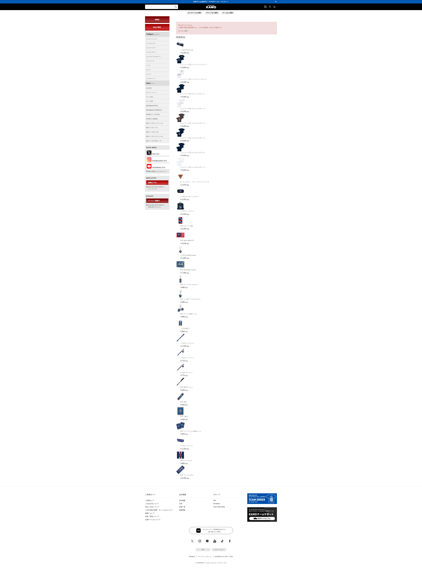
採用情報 (182, 510)
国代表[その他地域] (151, 119)
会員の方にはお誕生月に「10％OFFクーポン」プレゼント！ (211, 1)
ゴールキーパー (150, 78)
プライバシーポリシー (205, 556)
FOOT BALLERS (219, 507)
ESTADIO (216, 504)
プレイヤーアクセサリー (153, 56)
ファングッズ (150, 61)
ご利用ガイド (149, 500)
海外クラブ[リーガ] (151, 127)
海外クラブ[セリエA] (152, 132)
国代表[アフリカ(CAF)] (153, 114)
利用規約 (192, 556)
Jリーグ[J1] (149, 97)
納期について (149, 513)
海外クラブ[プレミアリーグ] (154, 123)
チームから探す (228, 13)
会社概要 (182, 500)
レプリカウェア (150, 43)
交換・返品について (152, 516)
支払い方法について (152, 507)
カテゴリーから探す (194, 13)
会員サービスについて (152, 519)
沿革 (180, 504)
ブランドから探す (212, 13)
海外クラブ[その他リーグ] (153, 141)
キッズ (148, 70)
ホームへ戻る (183, 31)
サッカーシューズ (151, 39)
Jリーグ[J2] (149, 101)
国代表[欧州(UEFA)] (152, 105)
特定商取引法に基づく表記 (224, 556)
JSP (214, 500)
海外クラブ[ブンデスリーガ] (154, 136)
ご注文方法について (152, 504)
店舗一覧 (182, 507)
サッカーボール (150, 52)
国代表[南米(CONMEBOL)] (154, 110)
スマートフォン (219, 549)
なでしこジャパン (151, 92)
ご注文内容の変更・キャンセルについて (159, 510)
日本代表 (148, 88)
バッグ (148, 65)
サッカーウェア (150, 48)
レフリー (148, 74)
